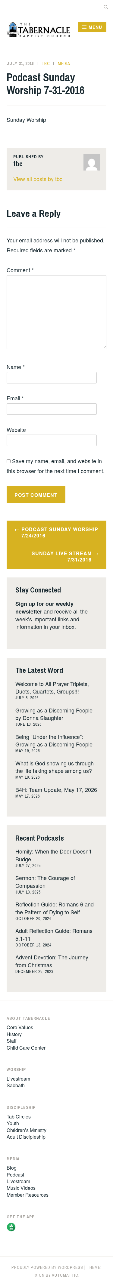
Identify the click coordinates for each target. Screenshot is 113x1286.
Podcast (15, 1174)
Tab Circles (19, 1116)
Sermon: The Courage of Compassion (45, 881)
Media (64, 63)
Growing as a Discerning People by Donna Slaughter (54, 713)
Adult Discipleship (26, 1136)
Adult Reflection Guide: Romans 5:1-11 (54, 934)
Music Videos (21, 1187)
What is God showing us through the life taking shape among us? (54, 766)
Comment (20, 270)
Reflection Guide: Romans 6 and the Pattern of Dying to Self (54, 907)
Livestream (18, 1078)
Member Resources (28, 1194)
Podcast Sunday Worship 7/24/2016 (59, 532)
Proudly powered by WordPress (47, 1267)
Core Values (20, 1027)
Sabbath (16, 1085)
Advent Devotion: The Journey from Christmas (51, 960)
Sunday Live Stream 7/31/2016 (62, 556)
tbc (46, 63)
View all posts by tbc (37, 179)
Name (16, 367)
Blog (12, 1167)
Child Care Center (26, 1047)
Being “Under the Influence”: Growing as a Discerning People (54, 740)
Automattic (65, 1275)
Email (15, 398)
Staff (12, 1040)
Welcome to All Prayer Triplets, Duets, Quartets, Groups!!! (52, 687)
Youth (13, 1123)
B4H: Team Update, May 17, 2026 (56, 789)
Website (16, 429)
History (14, 1034)
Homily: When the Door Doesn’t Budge (53, 855)
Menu (95, 27)
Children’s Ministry (26, 1130)
